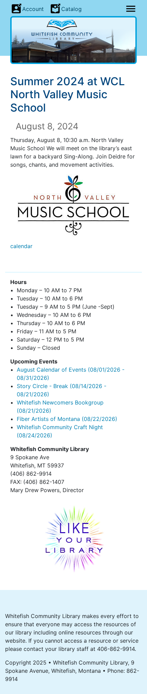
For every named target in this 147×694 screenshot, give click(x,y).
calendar (21, 246)
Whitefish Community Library (74, 30)
